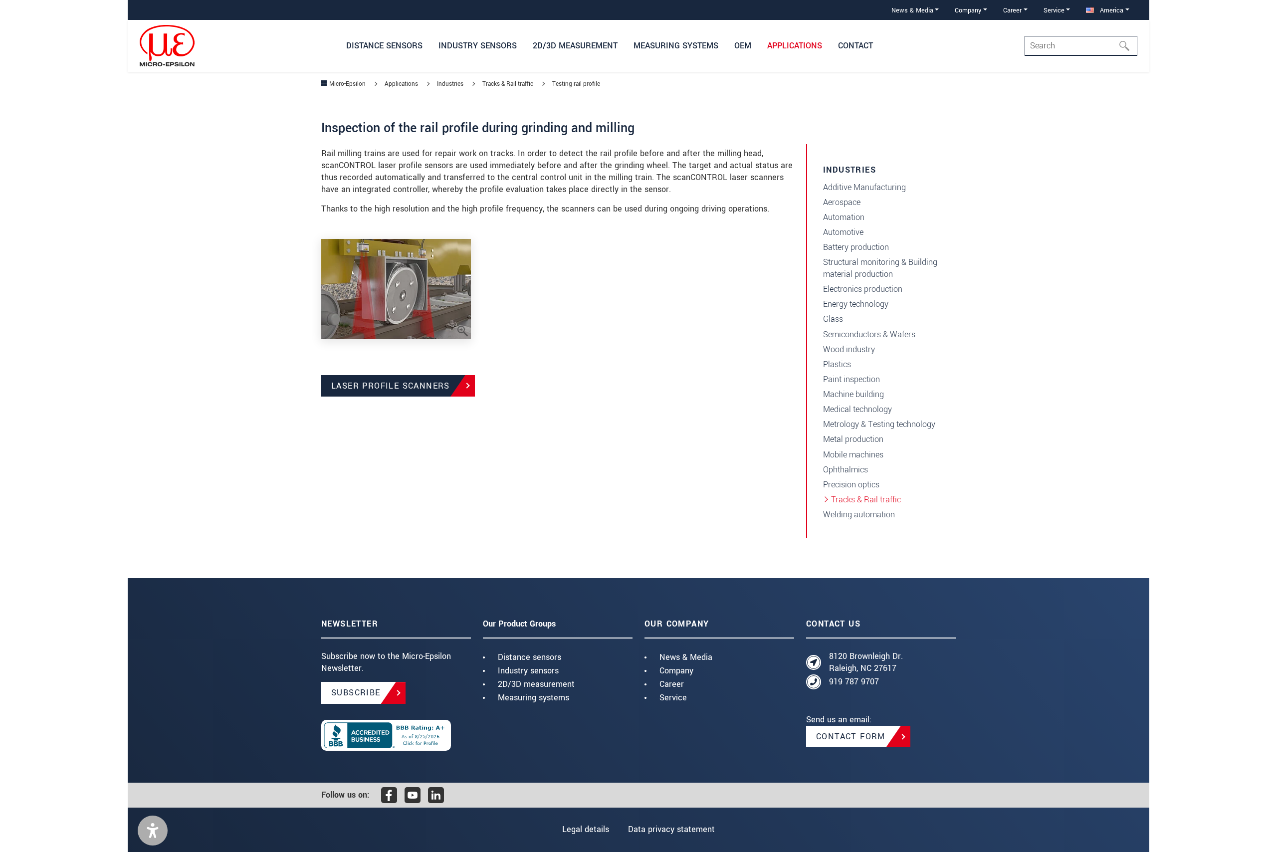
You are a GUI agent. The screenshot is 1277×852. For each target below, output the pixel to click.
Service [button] (1054, 10)
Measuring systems (533, 697)
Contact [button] (855, 45)
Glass (833, 319)
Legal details (585, 829)
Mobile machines (853, 454)
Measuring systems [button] (676, 45)
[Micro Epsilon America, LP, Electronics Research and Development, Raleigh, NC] (396, 735)
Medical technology (857, 409)
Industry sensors (528, 670)
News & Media (685, 657)
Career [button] (1012, 10)
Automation (843, 217)
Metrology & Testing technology (879, 424)
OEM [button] (742, 45)
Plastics (837, 364)
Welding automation (859, 514)
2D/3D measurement (536, 684)
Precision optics (851, 484)
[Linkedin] (436, 795)
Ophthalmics (845, 469)
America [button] (1110, 10)
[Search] (1127, 46)
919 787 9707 (854, 681)
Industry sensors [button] (477, 45)
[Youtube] (413, 795)
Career (671, 684)
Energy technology (855, 304)
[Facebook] (389, 795)
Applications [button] (794, 45)
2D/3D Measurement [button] (575, 45)
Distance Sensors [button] (384, 45)
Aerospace (841, 202)
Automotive (843, 232)
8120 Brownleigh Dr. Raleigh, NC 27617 (866, 662)
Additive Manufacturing (864, 187)
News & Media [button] (912, 10)
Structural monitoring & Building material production (880, 268)
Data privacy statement (671, 829)
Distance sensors (529, 657)
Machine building (853, 394)
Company (676, 670)
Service (673, 697)
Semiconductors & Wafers (869, 334)
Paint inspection (851, 379)
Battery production (856, 247)
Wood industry (849, 349)
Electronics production (862, 289)
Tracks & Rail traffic (866, 499)
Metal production (853, 439)
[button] (153, 831)
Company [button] (968, 10)
